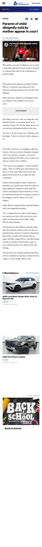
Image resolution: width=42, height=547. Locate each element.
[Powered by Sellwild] (36, 396)
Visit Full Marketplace (32, 273)
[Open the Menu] (4, 3)
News (6, 19)
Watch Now (36, 3)
